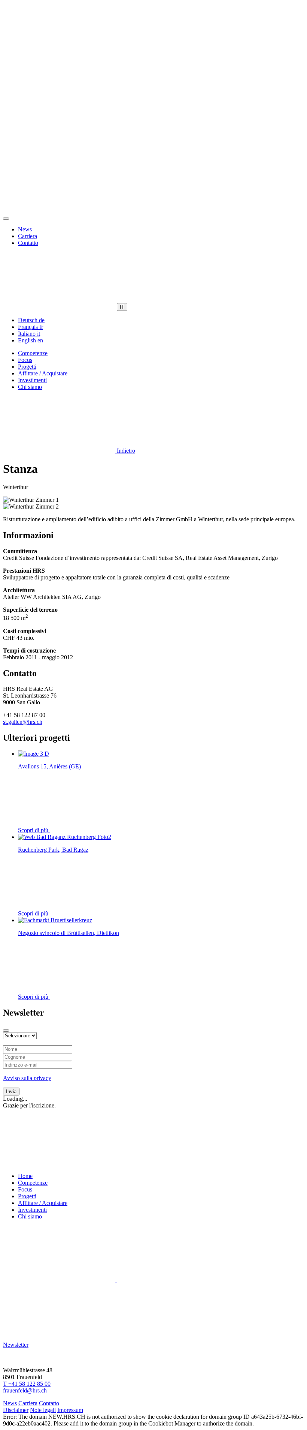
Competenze (33, 353)
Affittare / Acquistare (42, 373)
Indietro (125, 450)
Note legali (43, 1410)
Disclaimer (15, 1410)
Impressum (70, 1410)
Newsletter (15, 1344)
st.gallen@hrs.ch (22, 722)
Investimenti (32, 380)
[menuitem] (31, 320)
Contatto (28, 243)
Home (25, 1176)
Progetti (27, 366)
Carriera (27, 236)
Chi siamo (30, 387)
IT (122, 307)
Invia (11, 1091)
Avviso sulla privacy (27, 1078)
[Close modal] (6, 1030)
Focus (25, 360)
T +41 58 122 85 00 (27, 1383)
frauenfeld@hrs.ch (25, 1390)
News (25, 229)
